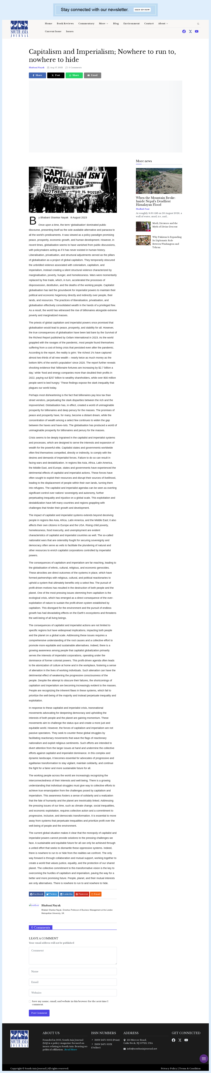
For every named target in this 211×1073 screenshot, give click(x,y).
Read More (71, 1049)
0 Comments (75, 67)
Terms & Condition (190, 1068)
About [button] (161, 23)
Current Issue (53, 31)
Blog (116, 23)
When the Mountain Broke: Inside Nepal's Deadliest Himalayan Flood (155, 201)
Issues (69, 31)
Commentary (86, 23)
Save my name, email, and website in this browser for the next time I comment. (70, 1003)
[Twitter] (191, 31)
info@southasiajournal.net (142, 1048)
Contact (149, 23)
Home (48, 23)
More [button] (102, 23)
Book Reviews (65, 23)
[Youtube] (196, 31)
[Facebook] (184, 31)
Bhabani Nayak (37, 67)
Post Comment (39, 1013)
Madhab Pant (142, 209)
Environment (131, 23)
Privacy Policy (169, 1068)
